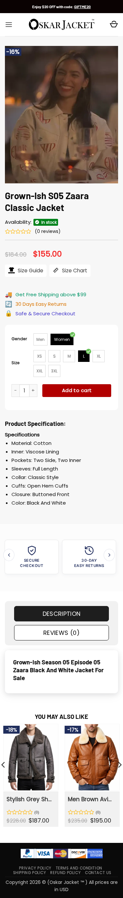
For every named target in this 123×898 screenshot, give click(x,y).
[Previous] (8, 555)
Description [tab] (62, 614)
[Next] (109, 555)
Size (15, 363)
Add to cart (77, 390)
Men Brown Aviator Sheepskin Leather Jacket (91, 799)
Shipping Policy (29, 872)
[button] (8, 24)
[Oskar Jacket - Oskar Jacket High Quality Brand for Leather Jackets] (61, 24)
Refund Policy (65, 872)
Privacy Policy (35, 868)
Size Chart (74, 270)
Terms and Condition (79, 868)
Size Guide (29, 270)
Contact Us (98, 872)
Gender (19, 339)
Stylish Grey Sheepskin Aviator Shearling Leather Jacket (30, 799)
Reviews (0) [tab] (61, 633)
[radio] (40, 339)
